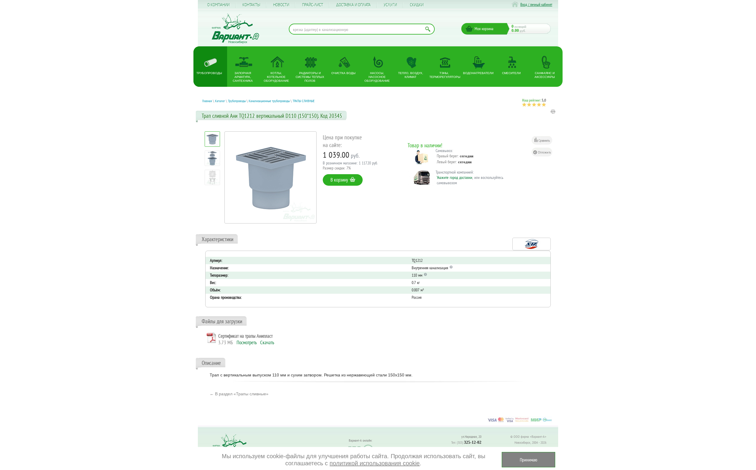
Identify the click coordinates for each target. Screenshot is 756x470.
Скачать (267, 342)
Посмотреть (247, 342)
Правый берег (447, 156)
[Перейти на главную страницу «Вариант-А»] (232, 446)
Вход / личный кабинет (536, 4)
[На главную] (235, 28)
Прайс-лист (312, 5)
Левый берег (446, 161)
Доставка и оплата (353, 5)
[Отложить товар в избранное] (542, 152)
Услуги (390, 5)
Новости (281, 5)
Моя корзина (484, 28)
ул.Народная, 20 (471, 436)
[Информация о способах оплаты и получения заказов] (519, 422)
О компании (218, 5)
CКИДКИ (416, 5)
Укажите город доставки (454, 177)
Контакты (251, 5)
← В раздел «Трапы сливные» (239, 393)
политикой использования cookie (375, 463)
